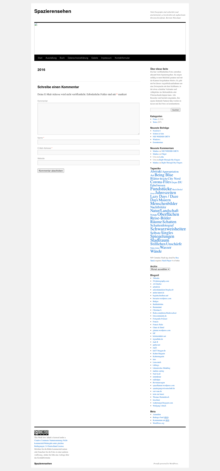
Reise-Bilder (160, 218)
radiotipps (156, 379)
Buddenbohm (158, 304)
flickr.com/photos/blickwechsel (164, 313)
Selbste (155, 232)
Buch (62, 57)
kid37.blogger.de (159, 350)
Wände (156, 251)
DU (180, 182)
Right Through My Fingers (169, 159)
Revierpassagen (159, 382)
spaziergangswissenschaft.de (164, 388)
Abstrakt (156, 171)
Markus (156, 151)
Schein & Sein (158, 133)
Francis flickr (158, 324)
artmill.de (156, 286)
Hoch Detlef (177, 189)
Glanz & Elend (158, 327)
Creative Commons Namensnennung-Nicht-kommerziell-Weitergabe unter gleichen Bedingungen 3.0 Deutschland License (51, 443)
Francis (155, 321)
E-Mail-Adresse (45, 148)
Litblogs (156, 365)
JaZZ (155, 347)
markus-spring (158, 371)
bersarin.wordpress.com (162, 298)
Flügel (164, 154)
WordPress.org (158, 423)
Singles (167, 232)
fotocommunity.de (160, 315)
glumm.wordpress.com (161, 330)
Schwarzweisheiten (168, 228)
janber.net (156, 344)
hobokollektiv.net (159, 336)
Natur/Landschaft (164, 210)
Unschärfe (174, 243)
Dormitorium (158, 142)
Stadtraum (159, 240)
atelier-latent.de (158, 292)
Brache (163, 178)
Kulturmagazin (158, 356)
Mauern (165, 199)
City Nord (174, 178)
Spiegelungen (162, 236)
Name (41, 137)
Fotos (155, 119)
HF (154, 333)
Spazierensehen (52, 10)
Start (40, 57)
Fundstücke (161, 188)
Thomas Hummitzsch (161, 397)
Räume (156, 221)
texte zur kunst (158, 394)
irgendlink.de (158, 339)
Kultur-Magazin (159, 353)
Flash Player (166, 260)
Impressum (106, 57)
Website (41, 158)
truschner (156, 400)
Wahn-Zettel (154, 248)
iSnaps (152, 193)
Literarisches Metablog (161, 368)
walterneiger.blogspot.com (163, 402)
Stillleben (158, 243)
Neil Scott (156, 373)
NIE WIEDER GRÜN (161, 136)
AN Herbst (157, 284)
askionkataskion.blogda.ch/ (163, 289)
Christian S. (157, 310)
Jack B (155, 342)
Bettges (155, 301)
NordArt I (157, 130)
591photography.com (161, 281)
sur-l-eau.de (157, 391)
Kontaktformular (122, 57)
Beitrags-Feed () (161, 417)
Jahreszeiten (165, 192)
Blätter (154, 178)
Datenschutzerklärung (78, 57)
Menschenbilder (163, 203)
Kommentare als (161, 420)
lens (154, 359)
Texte (155, 122)
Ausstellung (51, 57)
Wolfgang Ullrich (159, 405)
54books (156, 278)
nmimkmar (157, 376)
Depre (174, 182)
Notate (153, 214)
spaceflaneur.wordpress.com (163, 385)
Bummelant (157, 307)
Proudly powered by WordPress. (165, 463)
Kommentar (43, 100)
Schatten (169, 221)
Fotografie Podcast (160, 318)
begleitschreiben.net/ (160, 295)
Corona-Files (160, 181)
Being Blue (164, 174)
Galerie (94, 57)
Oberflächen (168, 214)
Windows (156, 139)
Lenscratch (157, 362)
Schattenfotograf (162, 225)
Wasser (165, 247)
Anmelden (157, 414)
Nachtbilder (158, 207)
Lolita (161, 156)
